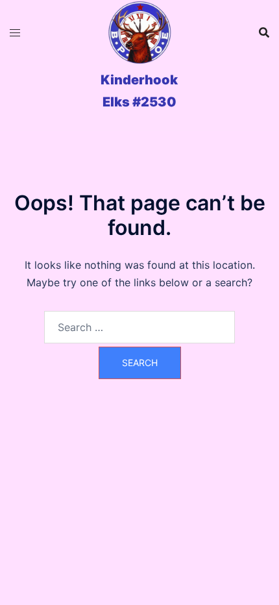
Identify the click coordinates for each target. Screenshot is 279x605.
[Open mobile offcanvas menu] (15, 33)
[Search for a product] (264, 32)
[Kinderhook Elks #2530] (139, 32)
